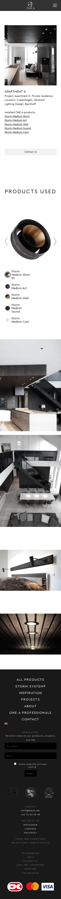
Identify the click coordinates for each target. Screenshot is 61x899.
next (55, 241)
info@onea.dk (30, 811)
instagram (30, 825)
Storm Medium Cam (17, 132)
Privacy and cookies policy (30, 843)
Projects (30, 699)
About (30, 706)
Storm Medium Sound (18, 128)
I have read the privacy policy (32, 765)
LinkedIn (30, 829)
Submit (30, 773)
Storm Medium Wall (16, 124)
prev (6, 241)
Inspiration (30, 693)
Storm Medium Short (17, 116)
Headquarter (30, 853)
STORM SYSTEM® (30, 686)
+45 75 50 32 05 (30, 815)
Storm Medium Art (16, 120)
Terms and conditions (30, 839)
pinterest (30, 833)
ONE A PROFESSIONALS (30, 712)
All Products (30, 679)
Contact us (30, 152)
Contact (30, 719)
